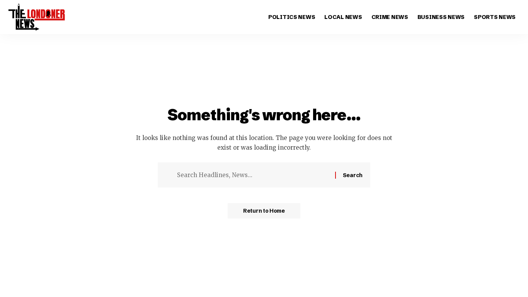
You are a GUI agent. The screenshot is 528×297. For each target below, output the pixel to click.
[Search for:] (253, 175)
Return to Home (264, 210)
